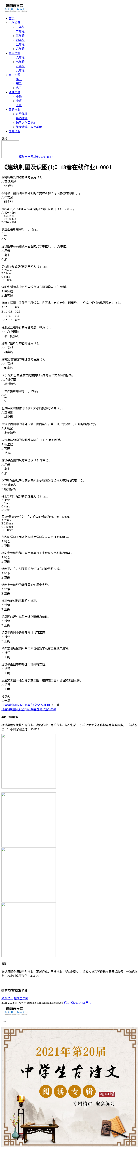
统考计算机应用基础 (29, 126)
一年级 (20, 27)
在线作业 (22, 113)
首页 (11, 18)
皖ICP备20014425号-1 (77, 1002)
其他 (36, 156)
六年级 (20, 48)
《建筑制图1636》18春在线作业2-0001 (25, 705)
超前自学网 (26, 156)
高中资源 (14, 74)
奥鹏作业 (14, 109)
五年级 (20, 44)
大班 (19, 105)
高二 (19, 83)
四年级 (20, 40)
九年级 (20, 70)
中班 (19, 100)
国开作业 (14, 131)
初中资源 (14, 53)
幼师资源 (14, 92)
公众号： (7, 998)
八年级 (20, 66)
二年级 (20, 31)
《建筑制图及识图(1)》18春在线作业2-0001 (28, 709)
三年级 (20, 35)
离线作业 (22, 118)
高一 (19, 79)
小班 (19, 96)
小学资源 (14, 22)
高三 (19, 87)
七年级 (20, 61)
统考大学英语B (25, 122)
